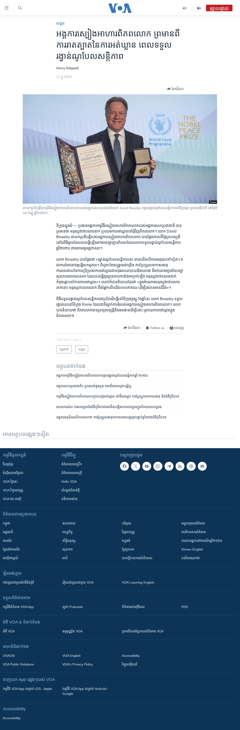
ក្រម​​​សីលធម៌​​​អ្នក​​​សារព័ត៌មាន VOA (143, 631)
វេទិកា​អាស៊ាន (69, 499)
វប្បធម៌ (126, 541)
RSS (184, 607)
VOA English (71, 655)
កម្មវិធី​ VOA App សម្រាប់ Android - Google (85, 691)
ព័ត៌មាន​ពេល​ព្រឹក (71, 464)
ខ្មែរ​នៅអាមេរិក (11, 549)
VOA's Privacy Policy (77, 664)
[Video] (199, 8)
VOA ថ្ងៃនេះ (10, 481)
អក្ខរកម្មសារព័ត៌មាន (193, 523)
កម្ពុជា (6, 523)
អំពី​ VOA (9, 631)
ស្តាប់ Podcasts (72, 607)
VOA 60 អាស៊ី (12, 499)
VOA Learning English (138, 582)
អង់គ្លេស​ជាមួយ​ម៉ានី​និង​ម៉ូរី (18, 582)
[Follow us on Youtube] (146, 466)
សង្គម (60, 23)
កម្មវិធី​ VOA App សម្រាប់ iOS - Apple (27, 689)
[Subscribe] (202, 466)
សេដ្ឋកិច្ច (67, 532)
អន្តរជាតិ (8, 532)
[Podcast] (191, 466)
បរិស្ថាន (126, 523)
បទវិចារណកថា (190, 558)
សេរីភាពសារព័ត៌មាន (193, 532)
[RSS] (180, 466)
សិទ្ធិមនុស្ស (68, 541)
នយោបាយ (68, 523)
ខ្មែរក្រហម (128, 549)
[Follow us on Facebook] (124, 466)
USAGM (9, 655)
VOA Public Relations (18, 664)
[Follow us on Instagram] (157, 466)
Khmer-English (192, 549)
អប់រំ (65, 558)
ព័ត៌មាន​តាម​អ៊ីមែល (133, 607)
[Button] (175, 89)
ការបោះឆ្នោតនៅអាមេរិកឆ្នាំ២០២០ (201, 541)
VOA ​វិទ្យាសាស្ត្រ (13, 490)
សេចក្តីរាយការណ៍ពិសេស (137, 558)
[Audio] (185, 8)
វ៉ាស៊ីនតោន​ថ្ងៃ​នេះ (13, 473)
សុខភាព (67, 549)
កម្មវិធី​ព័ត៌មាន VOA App (18, 607)
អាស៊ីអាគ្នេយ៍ (10, 558)
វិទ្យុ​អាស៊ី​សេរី (129, 664)
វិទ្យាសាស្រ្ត (128, 532)
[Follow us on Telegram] (169, 466)
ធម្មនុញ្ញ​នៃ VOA (72, 631)
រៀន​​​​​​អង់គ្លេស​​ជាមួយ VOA (78, 582)
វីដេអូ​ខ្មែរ (8, 464)
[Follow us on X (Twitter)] (135, 466)
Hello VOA (69, 481)
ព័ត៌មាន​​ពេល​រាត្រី (71, 473)
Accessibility (131, 655)
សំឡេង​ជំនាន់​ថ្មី (70, 490)
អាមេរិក (7, 541)
